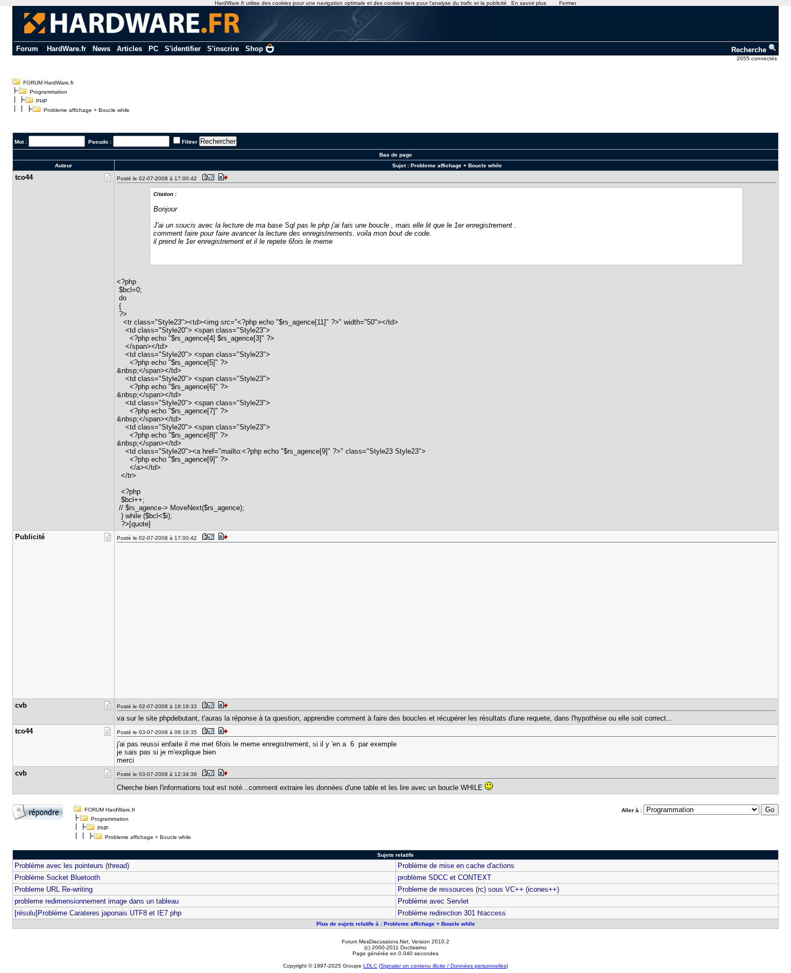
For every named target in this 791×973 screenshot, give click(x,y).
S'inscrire (223, 49)
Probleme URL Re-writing (54, 889)
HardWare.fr (66, 49)
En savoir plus (528, 3)
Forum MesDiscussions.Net (375, 941)
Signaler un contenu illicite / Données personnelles (443, 966)
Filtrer (189, 142)
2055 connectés (758, 58)
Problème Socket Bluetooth (57, 877)
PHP (41, 101)
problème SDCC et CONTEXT (444, 877)
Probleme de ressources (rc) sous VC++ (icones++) (478, 889)
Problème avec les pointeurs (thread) (72, 866)
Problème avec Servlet (433, 901)
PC (153, 49)
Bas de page (395, 155)
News (101, 49)
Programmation (48, 92)
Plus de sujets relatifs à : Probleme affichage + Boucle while (395, 924)
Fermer (567, 3)
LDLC (370, 966)
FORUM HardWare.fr (48, 83)
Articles (129, 49)
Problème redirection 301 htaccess (452, 913)
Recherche (749, 50)
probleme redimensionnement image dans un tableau (97, 901)
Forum (27, 49)
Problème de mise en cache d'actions (456, 866)
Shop (254, 49)
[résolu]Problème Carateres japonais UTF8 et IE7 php (98, 913)
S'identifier (183, 49)
